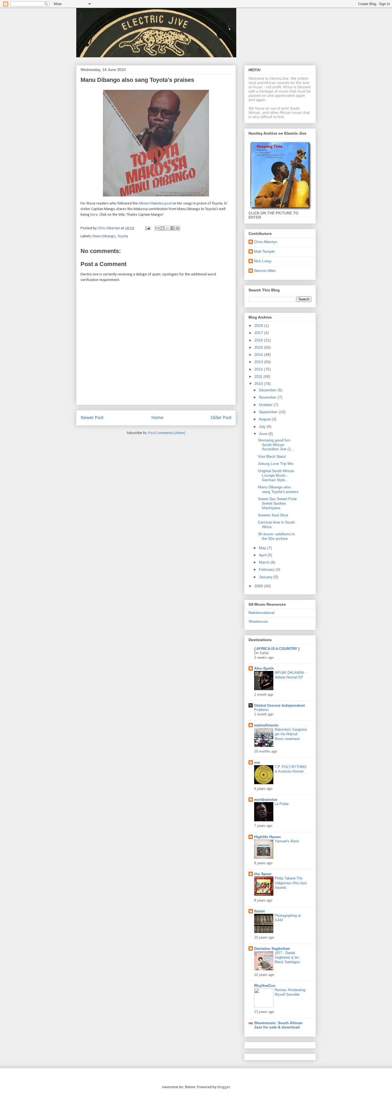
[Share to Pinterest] (177, 228)
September (269, 412)
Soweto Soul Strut (273, 515)
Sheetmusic (258, 621)
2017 (259, 333)
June (263, 434)
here (94, 215)
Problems (261, 710)
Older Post (221, 417)
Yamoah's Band (287, 841)
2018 (259, 325)
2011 (258, 376)
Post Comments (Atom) (166, 433)
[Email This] (157, 228)
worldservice (265, 799)
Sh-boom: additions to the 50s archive (276, 536)
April (263, 555)
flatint (259, 911)
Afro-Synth (264, 668)
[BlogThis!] (162, 228)
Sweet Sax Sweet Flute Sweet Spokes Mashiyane (277, 503)
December (268, 390)
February (267, 569)
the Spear (262, 874)
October (266, 405)
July (263, 426)
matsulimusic (266, 725)
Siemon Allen (265, 270)
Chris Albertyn (265, 242)
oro (257, 762)
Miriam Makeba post (155, 204)
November (268, 397)
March (265, 562)
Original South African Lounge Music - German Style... (276, 475)
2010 (259, 383)
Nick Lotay (262, 261)
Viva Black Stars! (272, 456)
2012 (259, 369)
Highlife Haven (267, 837)
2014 (259, 354)
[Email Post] (147, 228)
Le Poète (282, 804)
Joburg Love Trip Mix (275, 463)
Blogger (223, 1087)
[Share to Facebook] (172, 228)
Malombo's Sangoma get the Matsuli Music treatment (291, 734)
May (263, 548)
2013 (259, 362)
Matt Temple (264, 251)
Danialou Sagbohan (272, 948)
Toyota (122, 236)
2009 (259, 586)
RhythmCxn (264, 985)
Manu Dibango (104, 236)
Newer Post (92, 417)
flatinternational (261, 612)
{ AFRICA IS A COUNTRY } (276, 648)
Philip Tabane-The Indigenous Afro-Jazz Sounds (291, 883)
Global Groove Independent (279, 705)
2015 (259, 347)
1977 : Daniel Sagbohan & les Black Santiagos (287, 957)
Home (157, 417)
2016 (259, 340)
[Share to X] (167, 228)
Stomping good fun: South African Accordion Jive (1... (276, 444)
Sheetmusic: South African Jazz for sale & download (278, 1025)
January (266, 577)
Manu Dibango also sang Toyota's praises (278, 489)
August (265, 419)
